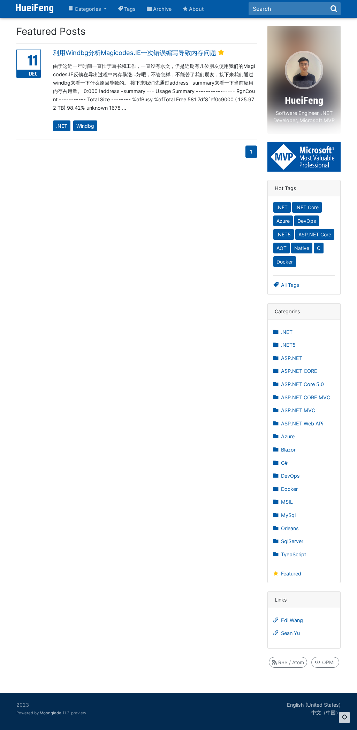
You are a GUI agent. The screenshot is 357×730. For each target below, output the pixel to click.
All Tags (289, 285)
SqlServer (291, 541)
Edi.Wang (291, 620)
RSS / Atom (290, 662)
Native (301, 248)
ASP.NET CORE (298, 371)
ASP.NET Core (314, 234)
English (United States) (314, 705)
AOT (281, 248)
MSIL (286, 502)
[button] (87, 9)
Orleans (289, 528)
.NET (61, 126)
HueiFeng (34, 8)
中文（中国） (326, 712)
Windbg (85, 126)
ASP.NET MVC (297, 410)
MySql (288, 515)
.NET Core (307, 207)
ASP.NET (291, 358)
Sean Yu (290, 633)
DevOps (306, 221)
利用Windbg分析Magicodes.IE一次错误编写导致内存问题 (135, 52)
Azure (283, 221)
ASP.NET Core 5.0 (302, 384)
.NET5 (283, 234)
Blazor (288, 450)
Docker (284, 262)
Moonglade (50, 713)
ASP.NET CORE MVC (305, 397)
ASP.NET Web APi (301, 423)
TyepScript (293, 554)
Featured (290, 573)
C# (284, 463)
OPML (328, 662)
